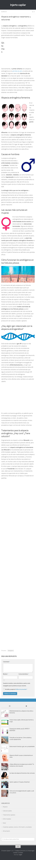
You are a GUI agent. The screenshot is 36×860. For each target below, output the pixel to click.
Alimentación (6, 831)
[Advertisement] (19, 54)
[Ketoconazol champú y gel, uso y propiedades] (4, 748)
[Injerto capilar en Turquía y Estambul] (4, 784)
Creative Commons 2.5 (21, 850)
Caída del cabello (7, 811)
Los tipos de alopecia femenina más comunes (22, 773)
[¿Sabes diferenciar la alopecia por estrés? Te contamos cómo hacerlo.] (4, 766)
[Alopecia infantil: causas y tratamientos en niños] (4, 757)
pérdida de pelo (17, 71)
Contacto (20, 852)
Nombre (5, 674)
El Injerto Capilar (5, 850)
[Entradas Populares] (26, 706)
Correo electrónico (24, 674)
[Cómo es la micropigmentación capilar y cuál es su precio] (4, 793)
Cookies (15, 852)
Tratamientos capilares (9, 815)
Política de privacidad (20, 689)
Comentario (6, 661)
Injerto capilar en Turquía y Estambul (20, 782)
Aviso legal (31, 850)
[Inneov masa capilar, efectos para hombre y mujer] (4, 722)
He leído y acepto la (16, 689)
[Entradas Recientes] (9, 706)
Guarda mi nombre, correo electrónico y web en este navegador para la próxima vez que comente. (16, 685)
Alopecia (4, 11)
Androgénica (10, 650)
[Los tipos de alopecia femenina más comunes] (4, 775)
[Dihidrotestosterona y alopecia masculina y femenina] (4, 713)
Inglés (20, 854)
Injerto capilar (18, 5)
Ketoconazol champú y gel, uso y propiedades (22, 746)
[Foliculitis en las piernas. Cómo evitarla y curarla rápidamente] (4, 740)
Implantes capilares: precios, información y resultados (17, 827)
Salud (4, 823)
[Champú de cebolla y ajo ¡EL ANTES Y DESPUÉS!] (4, 731)
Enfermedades (7, 819)
